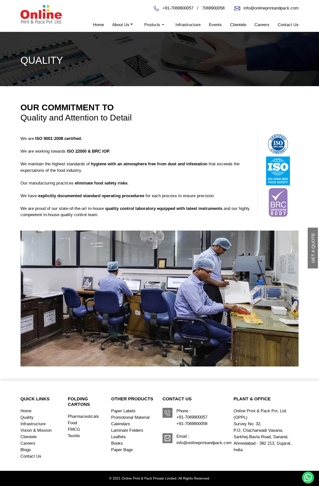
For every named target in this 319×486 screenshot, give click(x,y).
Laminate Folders (127, 430)
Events (215, 24)
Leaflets (118, 436)
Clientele (238, 24)
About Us (120, 24)
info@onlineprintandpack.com (271, 8)
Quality (27, 417)
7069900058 (213, 8)
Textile (74, 435)
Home (98, 24)
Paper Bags (122, 449)
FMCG (74, 429)
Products (152, 25)
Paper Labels (123, 411)
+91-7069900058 (191, 423)
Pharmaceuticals (83, 416)
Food (72, 423)
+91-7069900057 (178, 8)
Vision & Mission (36, 430)
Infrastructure (188, 24)
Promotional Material (130, 417)
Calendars (120, 424)
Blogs (25, 449)
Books (117, 443)
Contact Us (288, 24)
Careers (261, 24)
